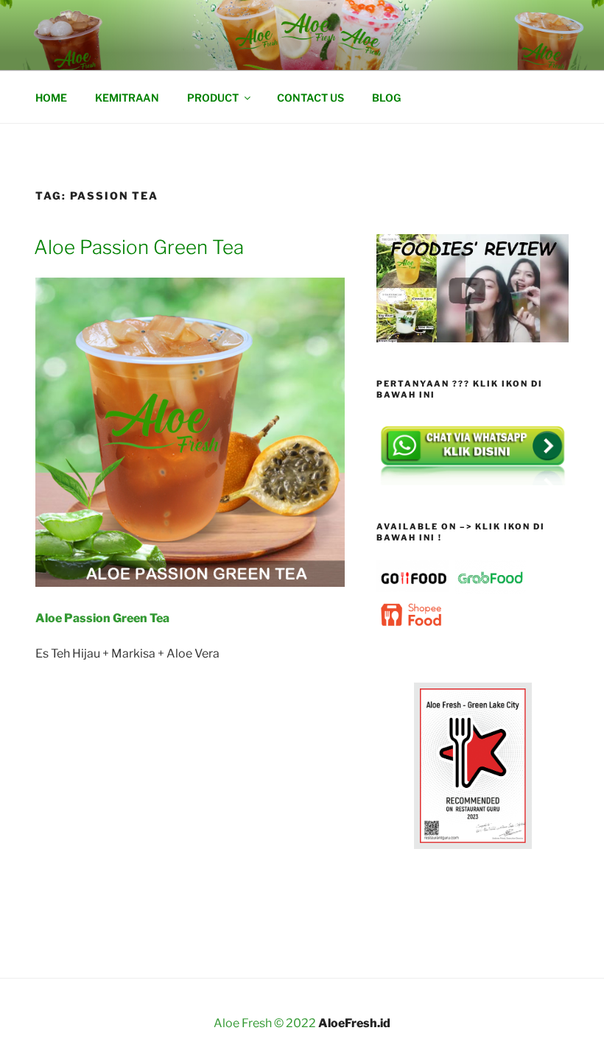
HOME (51, 97)
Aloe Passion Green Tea (139, 247)
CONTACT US (310, 97)
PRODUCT (213, 97)
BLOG (386, 97)
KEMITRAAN (127, 97)
